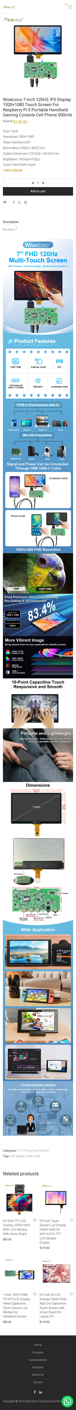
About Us (38, 1374)
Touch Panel (32, 1156)
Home (38, 1344)
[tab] (38, 222)
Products (38, 1352)
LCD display (17, 1156)
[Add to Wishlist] (6, 202)
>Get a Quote (12, 170)
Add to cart (38, 191)
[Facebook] (35, 1391)
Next (72, 51)
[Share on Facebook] (14, 203)
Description (11, 222)
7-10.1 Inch (24, 1150)
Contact (38, 1382)
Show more (8, 1239)
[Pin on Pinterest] (25, 203)
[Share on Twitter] (19, 203)
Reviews (10, 229)
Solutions (38, 1367)
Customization (38, 1359)
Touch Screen (40, 1150)
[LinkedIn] (40, 1391)
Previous (3, 51)
